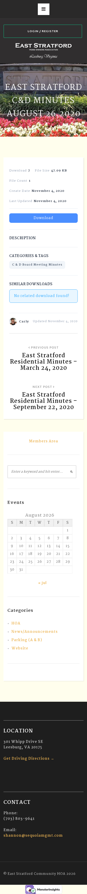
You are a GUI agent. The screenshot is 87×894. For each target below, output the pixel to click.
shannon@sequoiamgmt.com (33, 836)
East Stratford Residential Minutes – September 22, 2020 (43, 401)
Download (43, 218)
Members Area (43, 441)
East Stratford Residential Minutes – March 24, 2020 (43, 362)
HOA (15, 623)
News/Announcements (34, 632)
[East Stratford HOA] (43, 50)
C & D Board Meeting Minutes (37, 264)
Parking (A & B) (26, 640)
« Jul (42, 583)
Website (19, 648)
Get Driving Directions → (28, 759)
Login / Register (43, 31)
